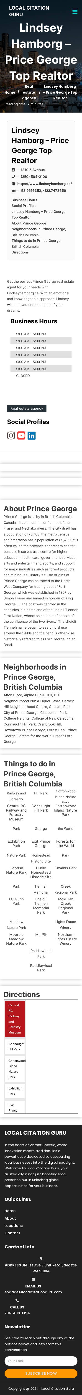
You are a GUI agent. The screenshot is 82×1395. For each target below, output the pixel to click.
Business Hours (24, 200)
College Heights (17, 718)
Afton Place (13, 695)
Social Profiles (24, 205)
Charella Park (60, 706)
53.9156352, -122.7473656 (43, 190)
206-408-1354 (17, 1313)
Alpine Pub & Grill (38, 695)
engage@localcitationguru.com (33, 1292)
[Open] (74, 11)
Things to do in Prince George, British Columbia (37, 243)
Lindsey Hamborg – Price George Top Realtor (39, 214)
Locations (14, 1225)
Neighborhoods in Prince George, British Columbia (39, 232)
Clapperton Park (53, 712)
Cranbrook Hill (49, 724)
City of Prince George (21, 712)
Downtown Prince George (24, 730)
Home (10, 92)
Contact (12, 1233)
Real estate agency (29, 92)
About (10, 1218)
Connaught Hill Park (20, 724)
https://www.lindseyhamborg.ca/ (44, 184)
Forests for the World (34, 736)
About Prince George (29, 223)
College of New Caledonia (52, 718)
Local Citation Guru (36, 1133)
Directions (20, 252)
